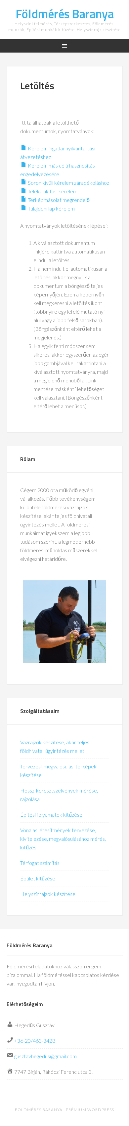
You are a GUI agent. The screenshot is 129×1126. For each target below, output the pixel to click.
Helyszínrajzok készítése (47, 894)
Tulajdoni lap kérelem (51, 208)
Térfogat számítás (40, 863)
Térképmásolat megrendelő (58, 200)
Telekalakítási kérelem (52, 191)
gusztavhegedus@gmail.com (45, 1056)
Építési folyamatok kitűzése (51, 814)
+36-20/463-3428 (34, 1040)
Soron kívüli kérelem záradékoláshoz (68, 182)
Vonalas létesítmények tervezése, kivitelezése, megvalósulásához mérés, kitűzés (63, 838)
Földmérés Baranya (65, 14)
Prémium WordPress (90, 1109)
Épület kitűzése (37, 878)
